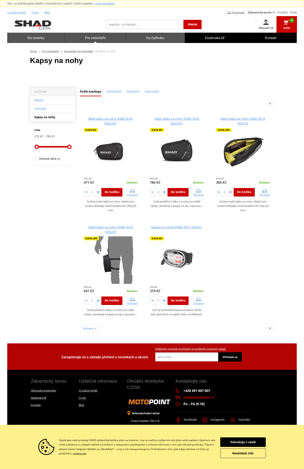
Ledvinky (40, 109)
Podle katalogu (90, 91)
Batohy (39, 100)
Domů (33, 51)
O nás (35, 12)
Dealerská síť (38, 398)
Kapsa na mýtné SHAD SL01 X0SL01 (176, 227)
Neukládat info (243, 453)
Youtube (244, 419)
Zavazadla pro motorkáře (78, 51)
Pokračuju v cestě (243, 442)
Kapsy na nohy (44, 117)
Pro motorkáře (50, 51)
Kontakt (36, 405)
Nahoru (88, 328)
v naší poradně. (104, 3)
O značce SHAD (16, 12)
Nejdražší (133, 91)
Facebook (190, 419)
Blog (47, 12)
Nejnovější (152, 91)
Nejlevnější (114, 91)
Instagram (217, 419)
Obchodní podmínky (43, 390)
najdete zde (79, 453)
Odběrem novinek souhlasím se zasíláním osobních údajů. (190, 349)
